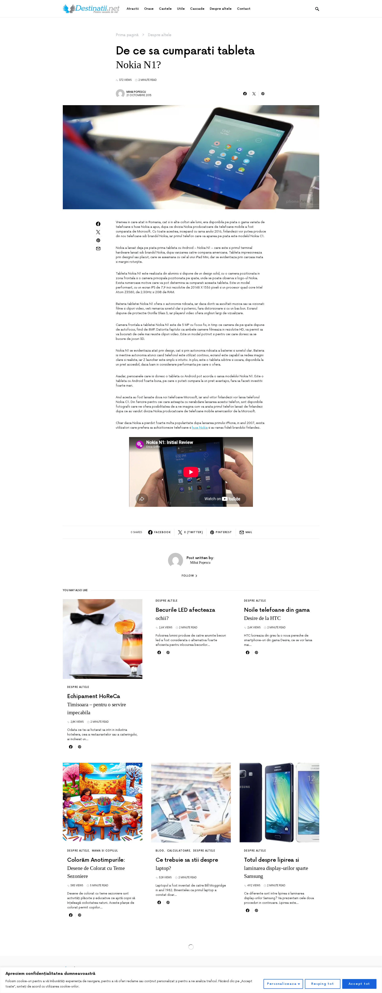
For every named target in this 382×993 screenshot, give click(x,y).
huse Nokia (200, 428)
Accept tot (359, 984)
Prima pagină (127, 35)
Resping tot (322, 984)
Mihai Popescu (136, 92)
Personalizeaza (282, 984)
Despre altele (159, 35)
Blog (160, 850)
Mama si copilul (105, 850)
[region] (191, 980)
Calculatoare (179, 850)
